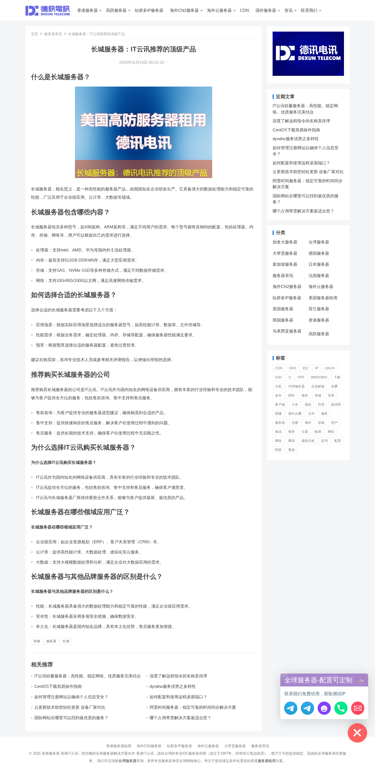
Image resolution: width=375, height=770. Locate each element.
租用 (318, 432)
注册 (295, 423)
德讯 (308, 404)
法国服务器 (319, 275)
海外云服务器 (219, 10)
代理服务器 (296, 386)
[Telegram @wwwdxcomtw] (290, 708)
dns (292, 368)
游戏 (321, 423)
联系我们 (309, 10)
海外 (308, 423)
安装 (331, 395)
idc (306, 368)
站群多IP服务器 (149, 10)
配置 (337, 441)
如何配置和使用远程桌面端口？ (178, 696)
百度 (304, 432)
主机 (278, 386)
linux (330, 368)
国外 (291, 395)
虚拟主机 (308, 441)
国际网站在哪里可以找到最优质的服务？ (71, 717)
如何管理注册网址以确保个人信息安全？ (71, 696)
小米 (295, 404)
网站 (331, 432)
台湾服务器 (319, 242)
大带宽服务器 (285, 253)
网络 (278, 441)
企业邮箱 (317, 386)
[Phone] (341, 708)
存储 (36, 641)
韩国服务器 (283, 320)
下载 (337, 377)
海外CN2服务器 (184, 10)
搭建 (278, 414)
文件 (311, 414)
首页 (34, 34)
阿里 (278, 450)
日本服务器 (319, 264)
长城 (66, 641)
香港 (291, 450)
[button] (362, 680)
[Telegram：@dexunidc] (307, 708)
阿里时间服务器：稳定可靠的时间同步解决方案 (193, 707)
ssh (278, 377)
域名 (304, 395)
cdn (278, 368)
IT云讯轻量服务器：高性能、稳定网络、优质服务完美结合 (87, 676)
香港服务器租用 (118, 746)
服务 (324, 414)
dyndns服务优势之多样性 (173, 686)
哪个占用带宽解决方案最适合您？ (180, 717)
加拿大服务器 (285, 242)
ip (316, 368)
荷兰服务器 (319, 308)
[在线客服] (324, 708)
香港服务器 (87, 10)
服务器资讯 (53, 34)
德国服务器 (319, 253)
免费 (334, 386)
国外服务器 (266, 10)
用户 (334, 423)
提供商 (336, 404)
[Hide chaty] (357, 733)
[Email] (357, 708)
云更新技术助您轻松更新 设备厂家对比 (69, 707)
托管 (321, 404)
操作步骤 (294, 414)
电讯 (278, 432)
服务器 (51, 641)
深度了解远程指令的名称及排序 (178, 676)
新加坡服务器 (285, 264)
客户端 (280, 404)
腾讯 (291, 441)
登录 (291, 432)
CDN (244, 10)
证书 (324, 441)
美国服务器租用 (323, 297)
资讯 (288, 10)
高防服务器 (116, 10)
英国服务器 (283, 308)
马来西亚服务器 (287, 331)
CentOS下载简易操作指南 (58, 686)
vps (301, 377)
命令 (278, 395)
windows (319, 377)
